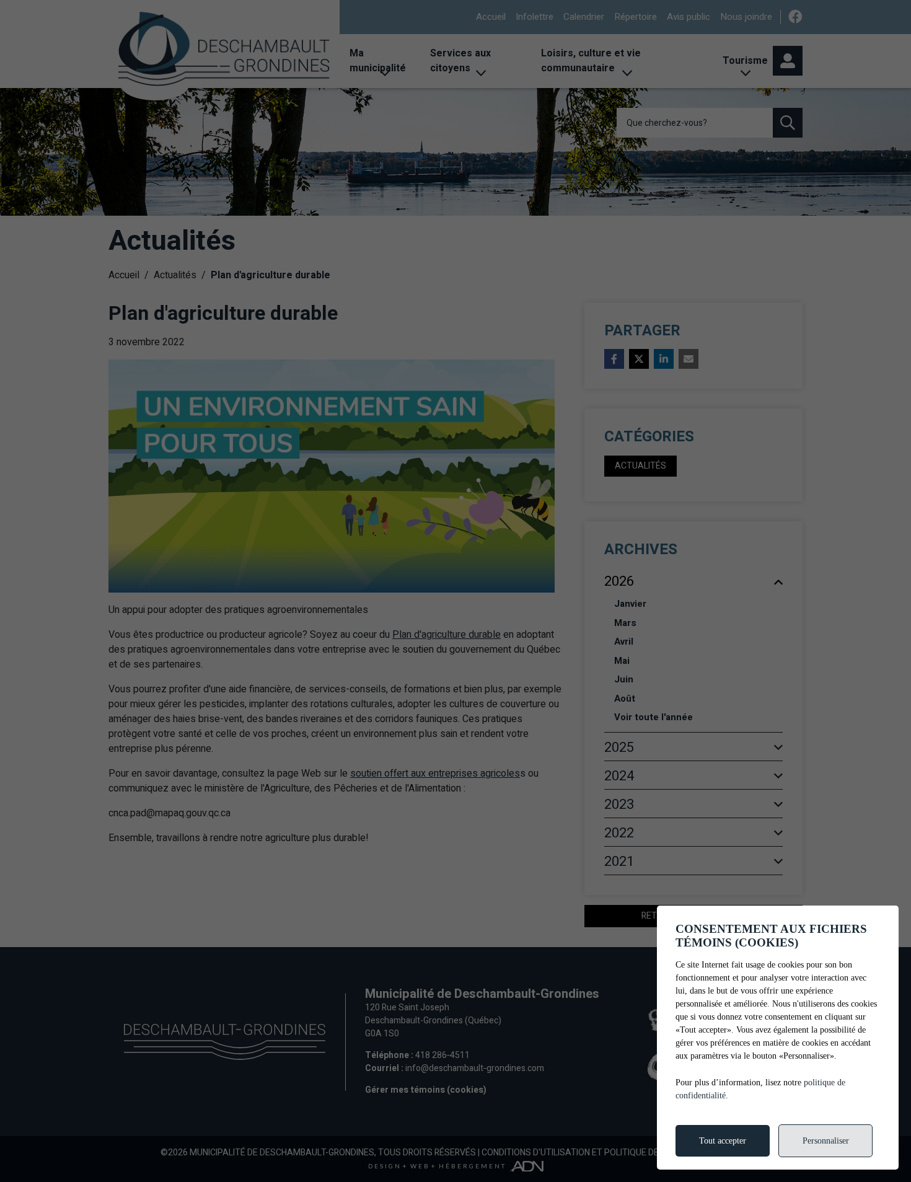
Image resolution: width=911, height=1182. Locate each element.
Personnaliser (826, 1140)
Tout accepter (722, 1140)
